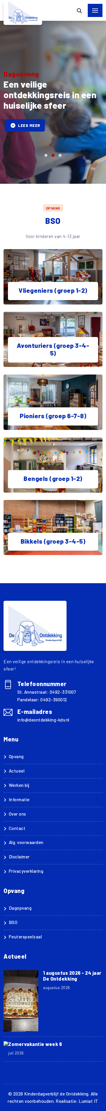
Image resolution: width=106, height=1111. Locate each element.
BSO (13, 922)
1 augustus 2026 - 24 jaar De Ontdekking (72, 975)
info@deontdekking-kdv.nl (43, 719)
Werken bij (19, 785)
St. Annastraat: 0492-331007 (46, 692)
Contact (17, 828)
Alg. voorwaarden (26, 842)
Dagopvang (20, 908)
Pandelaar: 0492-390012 (42, 699)
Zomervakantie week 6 (35, 1044)
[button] (45, 155)
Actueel (16, 770)
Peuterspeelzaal (25, 936)
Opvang (16, 756)
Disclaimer (19, 856)
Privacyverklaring (26, 871)
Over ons (17, 813)
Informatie (19, 799)
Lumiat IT (88, 1101)
